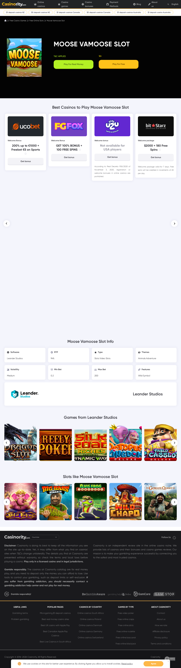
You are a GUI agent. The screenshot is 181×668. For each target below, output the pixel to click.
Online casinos (41, 4)
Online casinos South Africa (90, 613)
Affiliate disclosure (161, 631)
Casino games (64, 4)
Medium (11, 375)
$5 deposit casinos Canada (98, 12)
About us (154, 4)
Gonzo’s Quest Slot (160, 487)
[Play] (21, 442)
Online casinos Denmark (90, 625)
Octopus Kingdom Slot (125, 427)
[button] (6, 223)
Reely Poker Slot (55, 427)
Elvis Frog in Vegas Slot (91, 487)
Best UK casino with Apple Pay (55, 625)
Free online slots (125, 625)
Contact (161, 613)
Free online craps (126, 619)
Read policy (127, 663)
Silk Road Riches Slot (90, 427)
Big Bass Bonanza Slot (56, 487)
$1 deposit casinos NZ (15, 12)
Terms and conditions (161, 643)
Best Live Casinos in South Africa (55, 641)
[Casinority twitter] (174, 537)
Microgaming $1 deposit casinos (55, 613)
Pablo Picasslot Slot (160, 427)
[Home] (5, 21)
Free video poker (126, 613)
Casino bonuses (89, 4)
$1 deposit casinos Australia (129, 12)
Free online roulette (126, 631)
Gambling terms (20, 613)
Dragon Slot (21, 427)
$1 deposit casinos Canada (68, 12)
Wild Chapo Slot (126, 487)
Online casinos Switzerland (90, 637)
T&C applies (60, 56)
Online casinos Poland (90, 619)
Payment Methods (114, 4)
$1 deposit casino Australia (159, 12)
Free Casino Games (18, 21)
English (175, 4)
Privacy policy (161, 637)
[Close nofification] (168, 661)
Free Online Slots (36, 21)
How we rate (161, 625)
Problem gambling (20, 619)
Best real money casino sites (55, 619)
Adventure (151, 358)
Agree (153, 664)
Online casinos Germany (90, 631)
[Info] (25, 153)
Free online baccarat (126, 637)
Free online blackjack (126, 643)
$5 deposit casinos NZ (40, 12)
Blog (138, 4)
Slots (97, 358)
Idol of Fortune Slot (20, 487)
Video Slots (105, 358)
